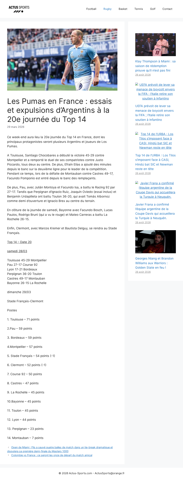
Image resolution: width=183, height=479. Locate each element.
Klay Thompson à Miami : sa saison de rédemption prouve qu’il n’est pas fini (155, 66)
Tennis (138, 9)
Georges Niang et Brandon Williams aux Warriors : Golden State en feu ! (154, 263)
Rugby (107, 9)
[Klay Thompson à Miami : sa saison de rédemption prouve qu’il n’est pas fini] (155, 54)
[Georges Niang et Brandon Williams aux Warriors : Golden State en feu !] (155, 251)
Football (91, 9)
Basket (123, 9)
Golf (152, 9)
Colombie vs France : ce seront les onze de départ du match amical (51, 455)
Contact (167, 9)
